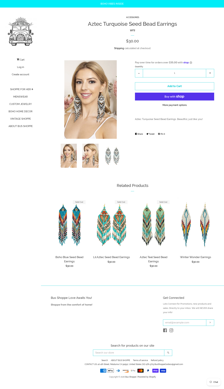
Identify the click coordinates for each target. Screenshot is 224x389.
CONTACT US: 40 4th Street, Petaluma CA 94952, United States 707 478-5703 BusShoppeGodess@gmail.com (134, 364)
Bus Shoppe (130, 377)
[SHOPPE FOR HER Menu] (32, 89)
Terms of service (140, 360)
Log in (20, 67)
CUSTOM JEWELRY (20, 104)
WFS (132, 30)
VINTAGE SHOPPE (20, 118)
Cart (21, 59)
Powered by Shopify (147, 377)
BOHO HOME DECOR (20, 111)
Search (105, 360)
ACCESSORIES (132, 17)
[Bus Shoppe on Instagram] (171, 331)
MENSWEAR (20, 96)
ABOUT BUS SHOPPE (21, 126)
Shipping (119, 48)
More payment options (175, 105)
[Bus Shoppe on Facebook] (165, 331)
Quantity (139, 66)
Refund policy (157, 360)
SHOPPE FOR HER (20, 89)
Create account (20, 74)
